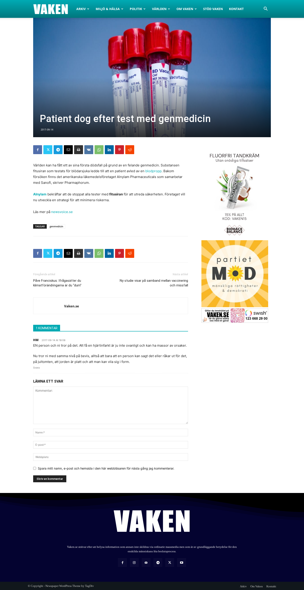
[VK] (88, 149)
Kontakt (236, 9)
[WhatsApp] (99, 149)
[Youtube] (181, 562)
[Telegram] (58, 149)
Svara (36, 367)
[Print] (78, 149)
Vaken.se (71, 306)
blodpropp (153, 171)
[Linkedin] (109, 149)
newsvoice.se (62, 212)
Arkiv (81, 9)
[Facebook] (37, 149)
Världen (159, 9)
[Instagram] (134, 562)
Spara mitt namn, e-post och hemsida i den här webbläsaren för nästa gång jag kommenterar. (106, 468)
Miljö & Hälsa (108, 9)
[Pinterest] (119, 149)
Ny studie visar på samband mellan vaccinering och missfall (154, 283)
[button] (265, 9)
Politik (136, 9)
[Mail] (146, 562)
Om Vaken (184, 9)
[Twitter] (47, 149)
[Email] (68, 149)
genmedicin (56, 226)
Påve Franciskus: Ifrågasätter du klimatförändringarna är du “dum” (57, 283)
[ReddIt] (129, 149)
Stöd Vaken (213, 9)
